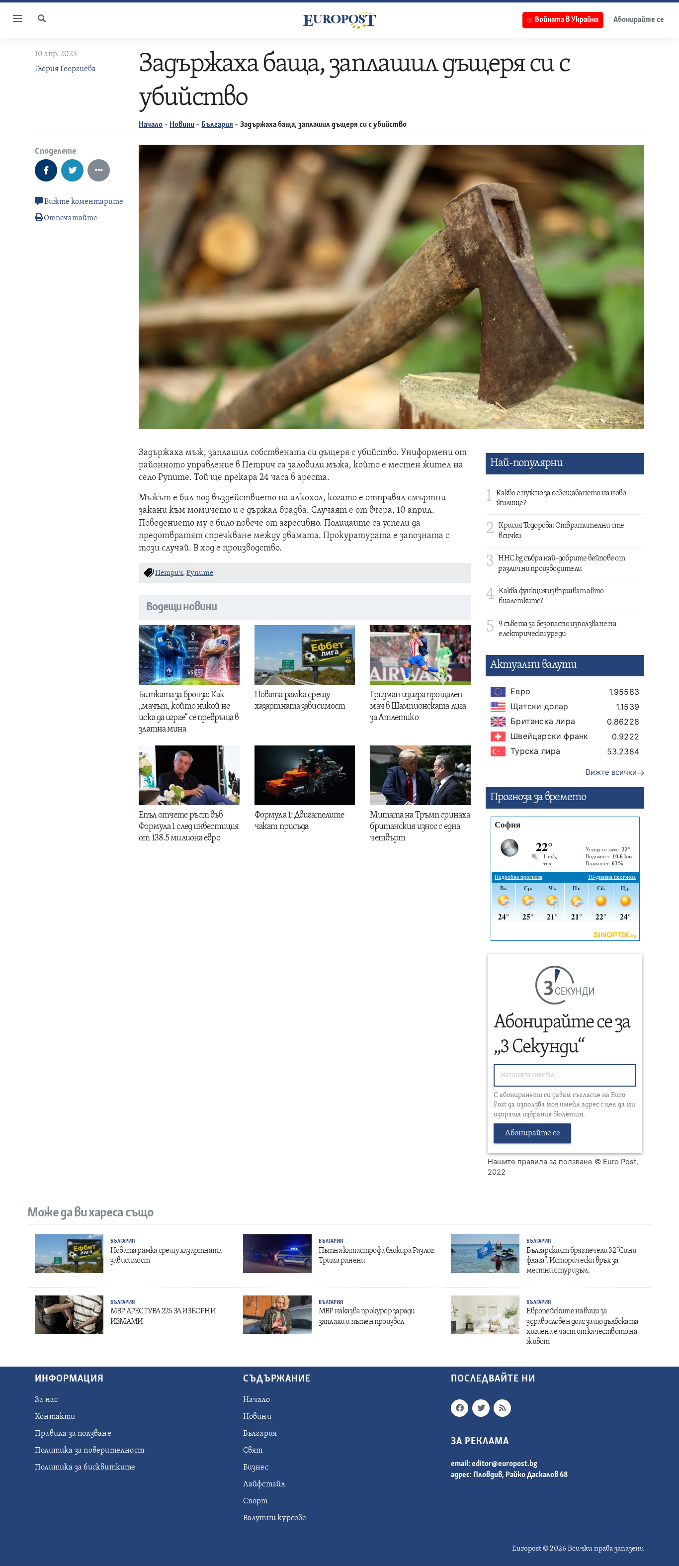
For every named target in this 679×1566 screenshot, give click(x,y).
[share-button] (46, 170)
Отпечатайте (70, 218)
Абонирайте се (638, 20)
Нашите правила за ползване (540, 1161)
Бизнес (255, 1468)
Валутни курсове (275, 1518)
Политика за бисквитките (85, 1468)
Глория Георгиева (65, 69)
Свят (253, 1451)
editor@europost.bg (504, 1464)
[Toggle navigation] (13, 18)
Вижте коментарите (83, 202)
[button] (41, 18)
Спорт (255, 1501)
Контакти (55, 1417)
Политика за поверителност (89, 1451)
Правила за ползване (73, 1434)
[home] (339, 20)
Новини (182, 125)
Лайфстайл (264, 1484)
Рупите (199, 573)
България (217, 125)
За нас (46, 1400)
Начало (151, 125)
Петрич (169, 573)
